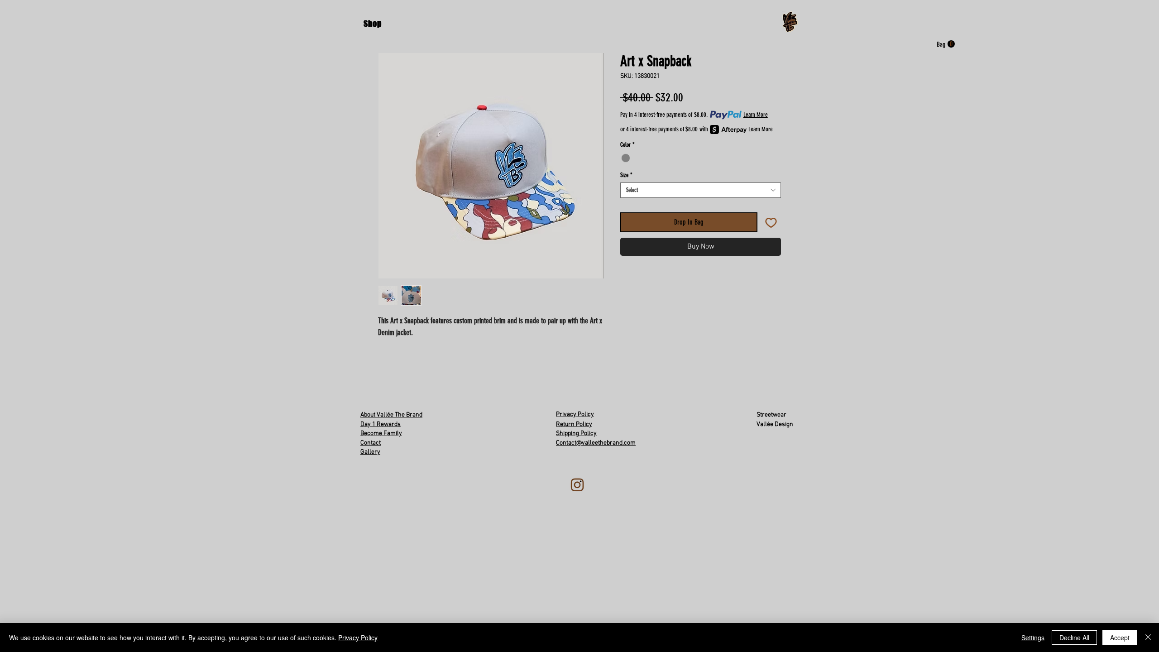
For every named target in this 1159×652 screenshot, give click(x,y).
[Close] (1148, 637)
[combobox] (700, 190)
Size (626, 175)
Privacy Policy (358, 637)
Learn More (755, 115)
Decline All (1074, 637)
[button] (372, 23)
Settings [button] (1032, 637)
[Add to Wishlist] (771, 222)
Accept (1120, 637)
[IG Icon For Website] (577, 485)
